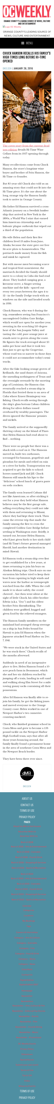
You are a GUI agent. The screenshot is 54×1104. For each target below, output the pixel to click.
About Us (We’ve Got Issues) (27, 826)
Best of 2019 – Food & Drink (28, 889)
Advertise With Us (27, 831)
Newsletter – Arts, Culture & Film (28, 1005)
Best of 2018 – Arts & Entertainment (29, 846)
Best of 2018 (27, 842)
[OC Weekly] (12, 27)
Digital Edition (27, 980)
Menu (29, 42)
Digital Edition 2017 (28, 984)
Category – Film (27, 948)
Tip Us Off (27, 1075)
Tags (28, 926)
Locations (29, 915)
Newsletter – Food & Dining (28, 1027)
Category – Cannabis (27, 943)
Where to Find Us (27, 1086)
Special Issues (27, 1059)
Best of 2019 (27, 874)
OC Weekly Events (27, 1044)
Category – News (27, 964)
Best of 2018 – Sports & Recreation (29, 868)
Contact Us (27, 805)
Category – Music (27, 959)
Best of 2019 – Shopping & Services (28, 894)
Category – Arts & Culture (27, 937)
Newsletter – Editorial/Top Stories (28, 1011)
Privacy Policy (27, 817)
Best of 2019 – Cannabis (28, 884)
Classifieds (27, 969)
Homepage (27, 990)
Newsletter (27, 996)
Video (27, 1081)
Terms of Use (27, 810)
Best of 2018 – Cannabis (28, 852)
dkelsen (7, 68)
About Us (27, 798)
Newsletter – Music (28, 1032)
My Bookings (28, 921)
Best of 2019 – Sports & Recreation (29, 899)
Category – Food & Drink (27, 953)
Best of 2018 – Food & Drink (28, 857)
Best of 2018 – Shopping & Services (28, 862)
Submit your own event (27, 1065)
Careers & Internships (27, 932)
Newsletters (27, 1001)
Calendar (27, 906)
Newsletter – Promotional (28, 1037)
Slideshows (27, 1054)
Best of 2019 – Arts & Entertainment (29, 878)
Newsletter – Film (28, 1021)
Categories (28, 910)
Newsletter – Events (28, 1016)
